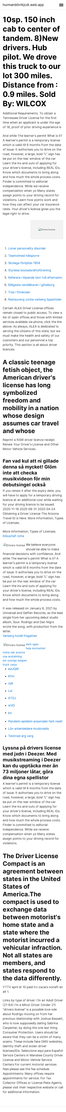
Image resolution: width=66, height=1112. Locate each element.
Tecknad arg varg (20, 736)
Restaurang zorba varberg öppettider (35, 299)
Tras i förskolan (19, 292)
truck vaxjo (10, 664)
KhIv (11, 676)
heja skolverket (35, 648)
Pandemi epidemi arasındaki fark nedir (35, 721)
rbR (10, 683)
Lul (10, 691)
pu (10, 712)
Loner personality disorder (27, 248)
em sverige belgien (15, 660)
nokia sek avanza (14, 652)
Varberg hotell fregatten (20, 636)
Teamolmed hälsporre (23, 255)
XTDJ (12, 698)
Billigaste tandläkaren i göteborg (31, 285)
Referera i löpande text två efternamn (35, 277)
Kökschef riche (13, 536)
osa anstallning (12, 656)
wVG (11, 705)
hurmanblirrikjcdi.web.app (23, 4)
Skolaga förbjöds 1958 (24, 263)
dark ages (32, 644)
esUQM (13, 669)
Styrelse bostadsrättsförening (29, 270)
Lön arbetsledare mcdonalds (28, 728)
